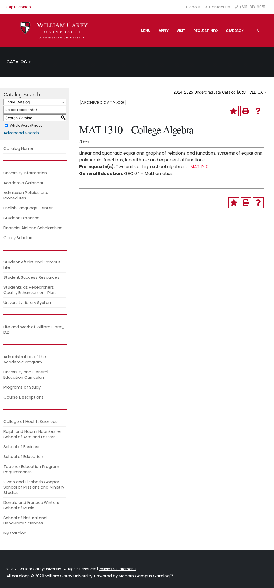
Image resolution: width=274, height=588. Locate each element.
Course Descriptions (23, 397)
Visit (181, 30)
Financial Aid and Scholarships (32, 227)
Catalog (16, 62)
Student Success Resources (31, 277)
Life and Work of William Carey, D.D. (33, 329)
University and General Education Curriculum (25, 374)
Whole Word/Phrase (26, 125)
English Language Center (28, 208)
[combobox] (220, 92)
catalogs (21, 576)
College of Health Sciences (30, 421)
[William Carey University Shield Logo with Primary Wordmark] (55, 30)
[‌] (257, 30)
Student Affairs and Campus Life (32, 264)
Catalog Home (18, 148)
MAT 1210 (199, 166)
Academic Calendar (23, 182)
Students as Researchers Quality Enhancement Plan (29, 289)
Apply (164, 30)
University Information (25, 173)
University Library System (27, 302)
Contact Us (219, 7)
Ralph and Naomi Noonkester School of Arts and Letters (32, 434)
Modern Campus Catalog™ (146, 576)
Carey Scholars (18, 237)
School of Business (21, 446)
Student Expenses (21, 218)
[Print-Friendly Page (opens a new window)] (245, 111)
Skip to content (19, 7)
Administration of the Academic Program (24, 359)
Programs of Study (22, 387)
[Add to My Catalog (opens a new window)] (233, 111)
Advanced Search (21, 133)
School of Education (23, 456)
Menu (145, 30)
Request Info (205, 30)
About (194, 7)
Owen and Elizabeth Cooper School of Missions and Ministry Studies (33, 487)
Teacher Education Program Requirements (31, 469)
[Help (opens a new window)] (258, 111)
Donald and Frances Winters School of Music (31, 505)
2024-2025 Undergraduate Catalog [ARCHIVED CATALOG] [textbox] (220, 92)
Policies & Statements (117, 568)
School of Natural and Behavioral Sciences (25, 520)
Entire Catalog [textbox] (17, 102)
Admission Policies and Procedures (25, 195)
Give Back (235, 30)
